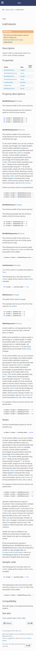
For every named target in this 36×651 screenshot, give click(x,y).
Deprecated (10, 10)
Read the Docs (7, 636)
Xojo (19, 3)
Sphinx (11, 634)
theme (22, 634)
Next (29, 623)
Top (27, 645)
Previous (8, 623)
